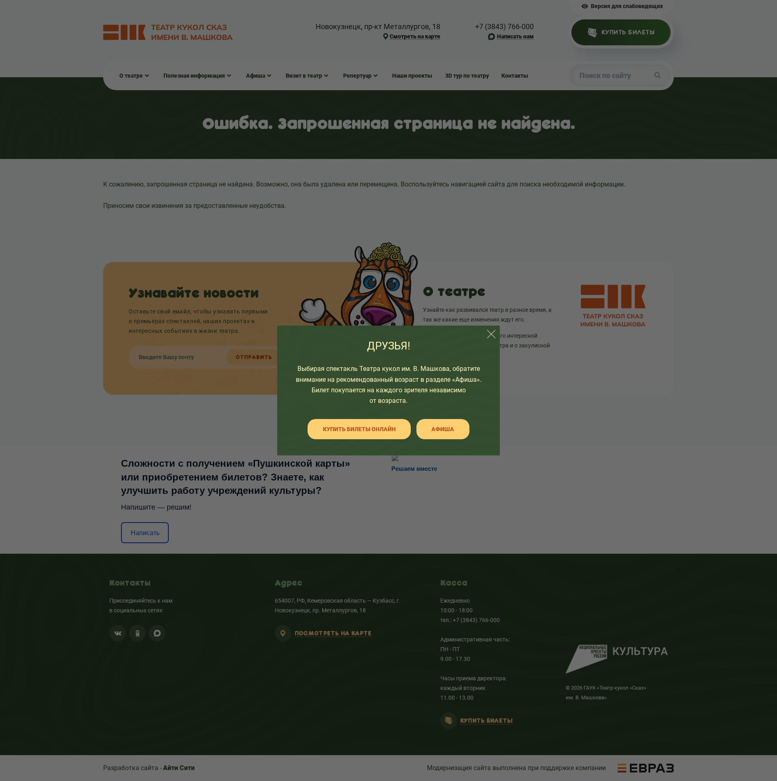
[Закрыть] (491, 334)
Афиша (442, 429)
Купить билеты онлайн (359, 429)
